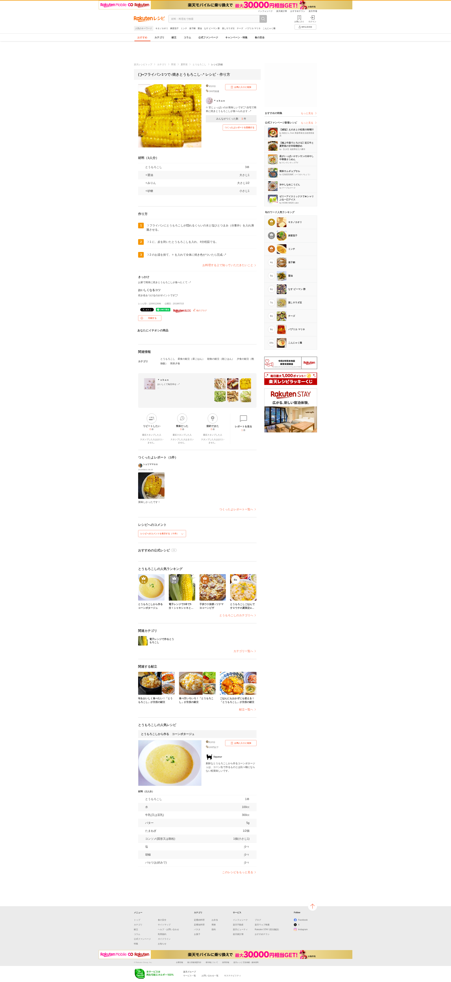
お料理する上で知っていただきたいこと (227, 265)
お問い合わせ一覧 (210, 975)
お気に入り (299, 21)
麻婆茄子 (174, 28)
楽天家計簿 (281, 11)
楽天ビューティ (240, 929)
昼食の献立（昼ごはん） (191, 358)
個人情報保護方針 (194, 962)
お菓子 (197, 934)
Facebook (303, 920)
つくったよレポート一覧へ (236, 509)
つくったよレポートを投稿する (239, 127)
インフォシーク (265, 11)
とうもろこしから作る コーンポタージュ (167, 733)
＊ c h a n (163, 379)
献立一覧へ (246, 709)
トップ (137, 920)
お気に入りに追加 (242, 87)
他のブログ (201, 310)
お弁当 (215, 920)
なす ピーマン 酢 (212, 28)
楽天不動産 (238, 924)
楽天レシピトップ (143, 64)
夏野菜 (184, 64)
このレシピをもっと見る (237, 872)
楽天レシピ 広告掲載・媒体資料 (246, 962)
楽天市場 (313, 11)
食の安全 (260, 37)
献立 (174, 37)
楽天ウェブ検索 (262, 924)
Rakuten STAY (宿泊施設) (267, 929)
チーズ (240, 28)
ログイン (312, 21)
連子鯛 (192, 28)
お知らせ (162, 944)
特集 (136, 944)
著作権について (212, 962)
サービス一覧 (189, 975)
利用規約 (162, 934)
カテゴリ (159, 37)
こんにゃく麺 (269, 28)
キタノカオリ (161, 28)
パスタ (197, 929)
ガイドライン (164, 939)
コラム (187, 37)
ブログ (258, 920)
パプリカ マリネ (253, 28)
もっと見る (307, 113)
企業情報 (179, 962)
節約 (214, 929)
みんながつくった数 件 (231, 118)
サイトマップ (164, 924)
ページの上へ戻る (312, 906)
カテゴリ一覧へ (243, 651)
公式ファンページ (208, 37)
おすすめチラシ (297, 11)
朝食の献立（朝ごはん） (220, 358)
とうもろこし (199, 64)
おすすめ (142, 37)
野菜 (173, 64)
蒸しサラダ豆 (228, 28)
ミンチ (184, 28)
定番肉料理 (199, 920)
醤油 (200, 28)
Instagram (303, 929)
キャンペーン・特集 (236, 37)
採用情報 (225, 962)
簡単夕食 (175, 363)
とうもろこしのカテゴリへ (236, 615)
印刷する (152, 318)
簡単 (214, 924)
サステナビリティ (232, 975)
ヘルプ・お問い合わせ (168, 929)
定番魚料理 (199, 924)
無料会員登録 (306, 27)
